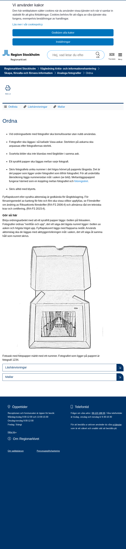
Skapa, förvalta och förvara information (28, 73)
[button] (62, 367)
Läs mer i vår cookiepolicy (27, 24)
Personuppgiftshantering (48, 451)
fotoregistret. (81, 181)
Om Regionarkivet (26, 439)
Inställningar (63, 41)
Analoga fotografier (69, 73)
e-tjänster (117, 424)
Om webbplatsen (16, 451)
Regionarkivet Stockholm (20, 68)
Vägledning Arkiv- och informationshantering (68, 68)
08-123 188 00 (98, 413)
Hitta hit (12, 432)
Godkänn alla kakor (63, 32)
